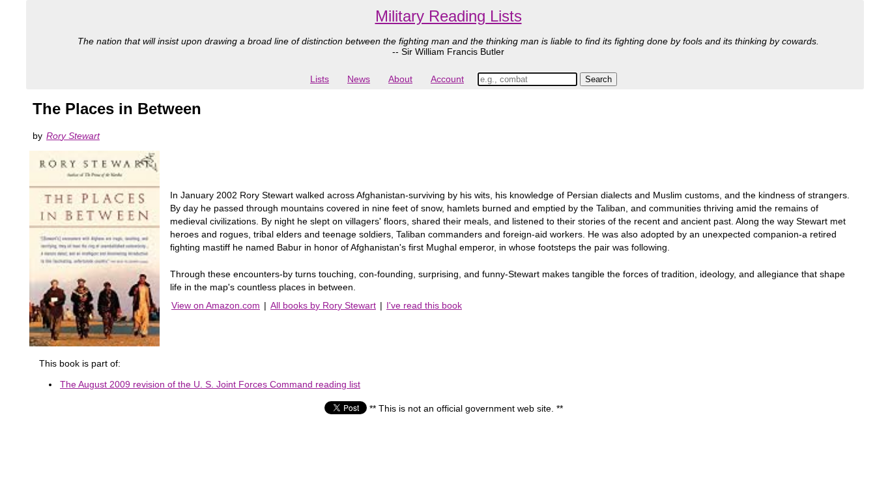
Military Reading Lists (448, 16)
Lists (319, 79)
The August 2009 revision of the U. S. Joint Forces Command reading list (210, 384)
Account (447, 79)
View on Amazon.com (215, 305)
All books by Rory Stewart (323, 305)
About (400, 79)
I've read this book (424, 305)
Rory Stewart (73, 135)
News (358, 79)
